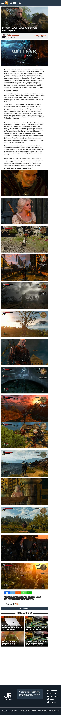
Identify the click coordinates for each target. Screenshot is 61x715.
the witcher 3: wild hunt (21, 599)
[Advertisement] (30, 675)
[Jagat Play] (6, 3)
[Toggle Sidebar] (2, 3)
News (2, 617)
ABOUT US (27, 711)
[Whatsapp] (23, 592)
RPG (6, 599)
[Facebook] (7, 592)
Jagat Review (8, 699)
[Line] (29, 592)
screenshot (11, 599)
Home (3, 8)
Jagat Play (15, 2)
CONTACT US (55, 711)
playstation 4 (31, 596)
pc (26, 596)
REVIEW (33, 711)
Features (8, 8)
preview (38, 596)
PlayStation (15, 8)
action (6, 596)
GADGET (39, 711)
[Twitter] (12, 592)
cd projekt (12, 596)
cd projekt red (20, 596)
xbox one (31, 599)
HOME (22, 711)
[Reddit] (18, 592)
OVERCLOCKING (46, 711)
